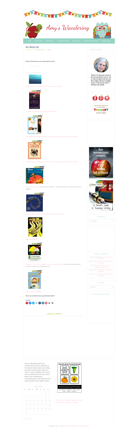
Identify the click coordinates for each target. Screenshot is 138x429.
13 (38, 401)
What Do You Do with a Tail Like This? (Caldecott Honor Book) (45, 214)
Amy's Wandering (68, 24)
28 (42, 408)
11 (30, 401)
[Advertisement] (51, 5)
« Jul (26, 419)
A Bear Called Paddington (33, 291)
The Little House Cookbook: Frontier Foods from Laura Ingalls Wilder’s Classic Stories (52, 162)
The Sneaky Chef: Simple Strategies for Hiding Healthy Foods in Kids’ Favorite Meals (52, 136)
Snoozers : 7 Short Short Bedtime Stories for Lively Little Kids (44, 264)
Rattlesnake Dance (31, 239)
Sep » (30, 419)
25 (30, 408)
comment (49, 49)
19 (34, 404)
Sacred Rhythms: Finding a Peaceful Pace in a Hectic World (44, 86)
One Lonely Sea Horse (32, 187)
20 (38, 404)
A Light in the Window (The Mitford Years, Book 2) (41, 111)
